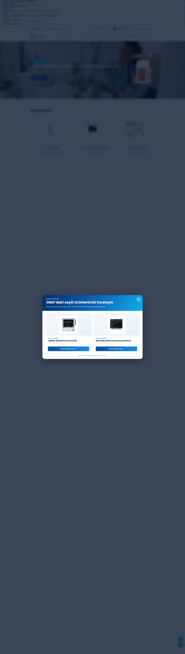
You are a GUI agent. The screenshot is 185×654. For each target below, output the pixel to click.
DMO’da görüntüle (67, 349)
